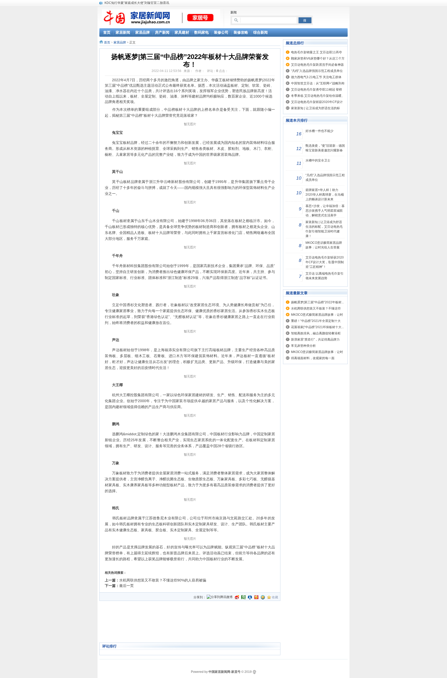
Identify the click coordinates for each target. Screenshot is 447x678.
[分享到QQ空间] (263, 597)
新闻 (233, 12)
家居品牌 (120, 42)
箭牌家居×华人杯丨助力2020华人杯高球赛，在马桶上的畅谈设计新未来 (325, 194)
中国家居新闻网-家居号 (224, 672)
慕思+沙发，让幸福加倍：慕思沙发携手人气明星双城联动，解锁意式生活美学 (325, 210)
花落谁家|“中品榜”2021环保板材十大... (317, 327)
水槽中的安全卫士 (318, 160)
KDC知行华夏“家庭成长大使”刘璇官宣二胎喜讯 (137, 3)
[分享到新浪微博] (237, 597)
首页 (107, 42)
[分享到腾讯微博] (220, 597)
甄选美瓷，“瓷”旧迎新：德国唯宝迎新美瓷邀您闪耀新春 (325, 148)
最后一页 (126, 586)
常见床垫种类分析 (303, 346)
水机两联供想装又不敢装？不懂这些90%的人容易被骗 (162, 580)
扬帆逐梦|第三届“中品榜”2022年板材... (317, 302)
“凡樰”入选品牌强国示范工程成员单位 (317, 71)
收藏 (275, 597)
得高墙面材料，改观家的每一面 (312, 358)
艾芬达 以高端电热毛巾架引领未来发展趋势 (325, 276)
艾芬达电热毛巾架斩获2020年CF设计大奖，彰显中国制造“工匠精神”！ (325, 262)
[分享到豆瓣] (243, 597)
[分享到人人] (250, 597)
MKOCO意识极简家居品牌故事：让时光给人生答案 (324, 245)
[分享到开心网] (256, 597)
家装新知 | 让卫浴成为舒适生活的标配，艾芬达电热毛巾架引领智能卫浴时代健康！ (324, 229)
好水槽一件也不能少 (319, 131)
